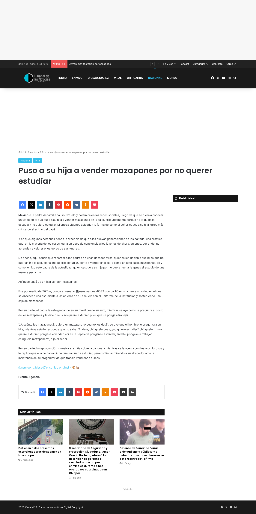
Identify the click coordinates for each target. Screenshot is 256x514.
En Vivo (77, 77)
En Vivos (168, 63)
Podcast (184, 63)
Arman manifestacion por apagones (90, 63)
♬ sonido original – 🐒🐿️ (62, 367)
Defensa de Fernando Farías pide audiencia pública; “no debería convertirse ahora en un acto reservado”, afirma (142, 453)
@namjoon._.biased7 (32, 367)
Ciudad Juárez (98, 77)
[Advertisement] (128, 30)
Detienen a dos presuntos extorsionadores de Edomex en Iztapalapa (39, 451)
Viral (118, 77)
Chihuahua (135, 77)
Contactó (217, 63)
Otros (229, 63)
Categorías (199, 63)
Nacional (155, 77)
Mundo (172, 77)
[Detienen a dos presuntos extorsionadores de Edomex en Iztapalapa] (40, 432)
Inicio (62, 77)
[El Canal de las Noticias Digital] (37, 78)
